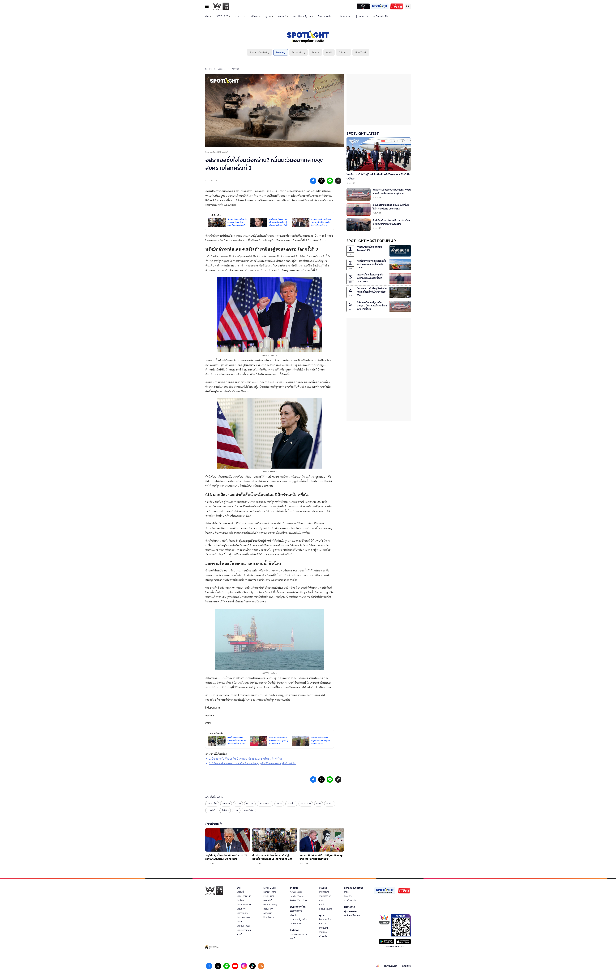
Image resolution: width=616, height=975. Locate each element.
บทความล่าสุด (296, 923)
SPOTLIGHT (222, 16)
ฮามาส (279, 803)
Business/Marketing (259, 52)
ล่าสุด (346, 891)
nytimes (209, 716)
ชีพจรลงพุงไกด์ (325, 16)
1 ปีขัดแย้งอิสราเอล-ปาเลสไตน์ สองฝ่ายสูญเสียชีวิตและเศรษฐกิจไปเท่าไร (252, 763)
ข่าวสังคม (241, 900)
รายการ (239, 16)
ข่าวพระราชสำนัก (244, 896)
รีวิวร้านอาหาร (296, 910)
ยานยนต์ (282, 16)
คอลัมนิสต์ (267, 913)
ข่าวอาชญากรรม (244, 917)
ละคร (321, 900)
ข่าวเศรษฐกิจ (268, 896)
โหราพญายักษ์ (325, 919)
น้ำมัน (236, 810)
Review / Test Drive (298, 900)
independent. (212, 708)
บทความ (322, 923)
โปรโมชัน (293, 915)
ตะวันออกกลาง (265, 803)
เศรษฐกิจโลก (249, 810)
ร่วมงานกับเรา (390, 966)
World (329, 52)
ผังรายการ (345, 16)
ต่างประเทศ (268, 908)
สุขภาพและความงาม (298, 934)
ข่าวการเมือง (242, 913)
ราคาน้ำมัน (211, 810)
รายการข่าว (324, 891)
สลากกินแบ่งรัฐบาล (302, 16)
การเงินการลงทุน (270, 904)
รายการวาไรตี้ (325, 896)
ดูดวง (268, 16)
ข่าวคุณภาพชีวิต (244, 904)
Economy (280, 52)
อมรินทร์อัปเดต (325, 908)
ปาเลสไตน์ (291, 803)
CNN (208, 723)
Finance (315, 52)
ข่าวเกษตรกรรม (243, 925)
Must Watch (361, 52)
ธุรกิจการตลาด (269, 891)
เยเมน (318, 803)
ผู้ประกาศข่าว (362, 16)
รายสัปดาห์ (324, 927)
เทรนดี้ (292, 938)
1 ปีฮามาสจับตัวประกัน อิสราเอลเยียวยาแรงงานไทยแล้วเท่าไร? (245, 759)
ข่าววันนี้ (240, 891)
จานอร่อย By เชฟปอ (298, 919)
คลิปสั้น (322, 904)
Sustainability (298, 52)
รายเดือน (323, 932)
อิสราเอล (226, 803)
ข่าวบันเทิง (241, 908)
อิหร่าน (238, 803)
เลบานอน (249, 803)
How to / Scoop (297, 896)
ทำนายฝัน (323, 936)
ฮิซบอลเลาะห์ (306, 803)
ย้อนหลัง (348, 896)
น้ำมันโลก (225, 810)
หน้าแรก (208, 68)
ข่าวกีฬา (240, 921)
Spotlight (221, 68)
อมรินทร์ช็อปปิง (380, 16)
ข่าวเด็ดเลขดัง (350, 900)
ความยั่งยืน (268, 900)
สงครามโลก (212, 803)
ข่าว (207, 16)
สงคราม (329, 803)
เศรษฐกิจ (235, 68)
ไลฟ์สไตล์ (254, 16)
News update (296, 891)
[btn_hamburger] (207, 6)
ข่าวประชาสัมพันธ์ (244, 930)
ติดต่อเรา (406, 966)
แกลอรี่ (240, 934)
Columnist (343, 52)
